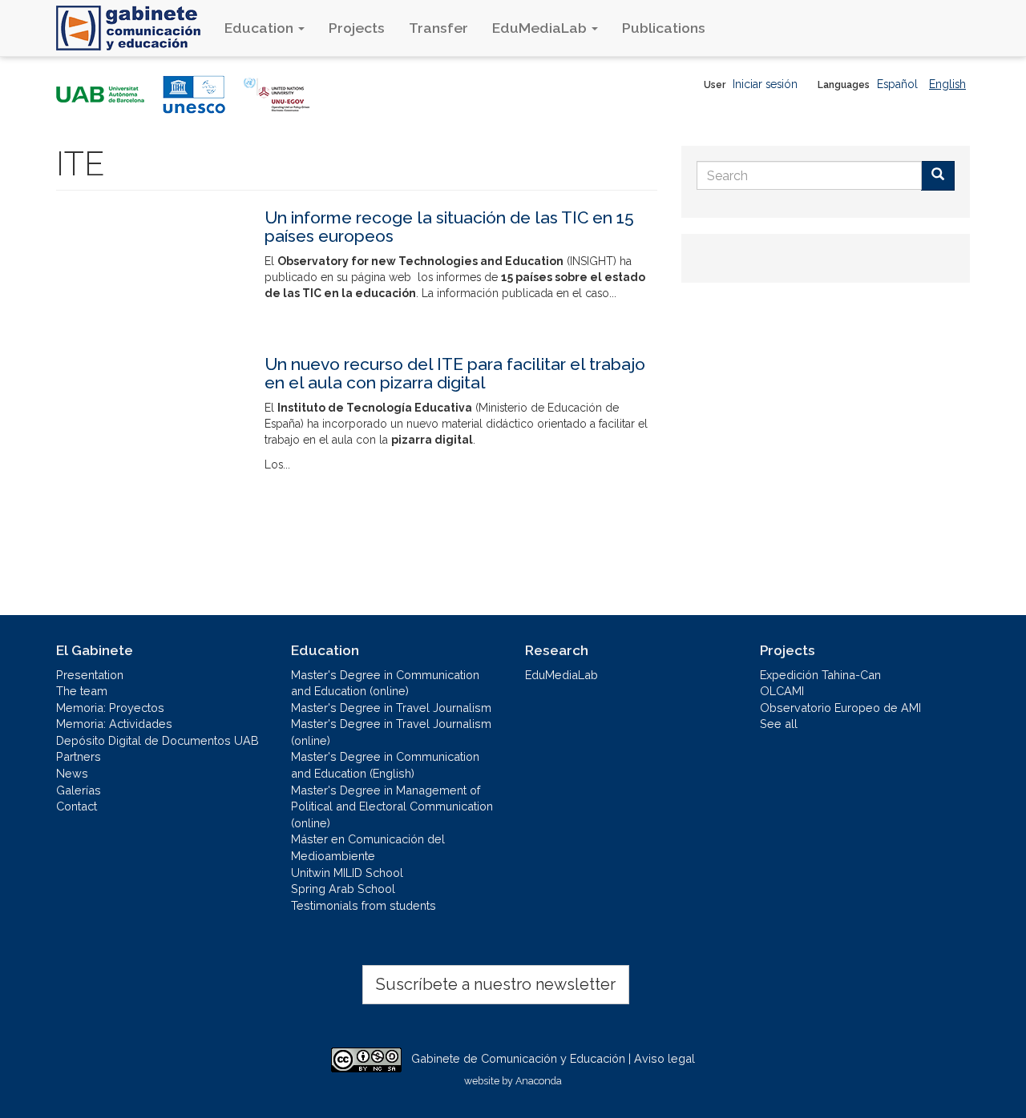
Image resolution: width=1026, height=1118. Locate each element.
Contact (76, 806)
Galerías (78, 790)
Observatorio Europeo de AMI (840, 707)
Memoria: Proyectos (110, 707)
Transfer (438, 27)
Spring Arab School (343, 888)
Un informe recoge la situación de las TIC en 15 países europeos (449, 226)
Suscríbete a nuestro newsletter (496, 984)
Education (260, 27)
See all (779, 723)
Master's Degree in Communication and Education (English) (385, 765)
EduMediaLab (541, 27)
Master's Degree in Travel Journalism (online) (391, 732)
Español (897, 84)
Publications (663, 27)
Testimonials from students (363, 905)
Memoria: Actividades (114, 723)
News (72, 773)
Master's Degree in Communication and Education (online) (385, 683)
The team (81, 691)
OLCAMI (782, 691)
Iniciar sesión (765, 84)
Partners (78, 756)
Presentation (89, 675)
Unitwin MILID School (347, 872)
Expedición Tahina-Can (820, 675)
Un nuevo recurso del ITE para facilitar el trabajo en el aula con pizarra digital (455, 373)
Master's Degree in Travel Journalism (391, 707)
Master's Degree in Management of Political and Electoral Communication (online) (392, 806)
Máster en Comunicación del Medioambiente (368, 847)
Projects (357, 27)
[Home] (134, 28)
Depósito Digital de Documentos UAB (157, 740)
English (947, 84)
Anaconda (538, 1081)
